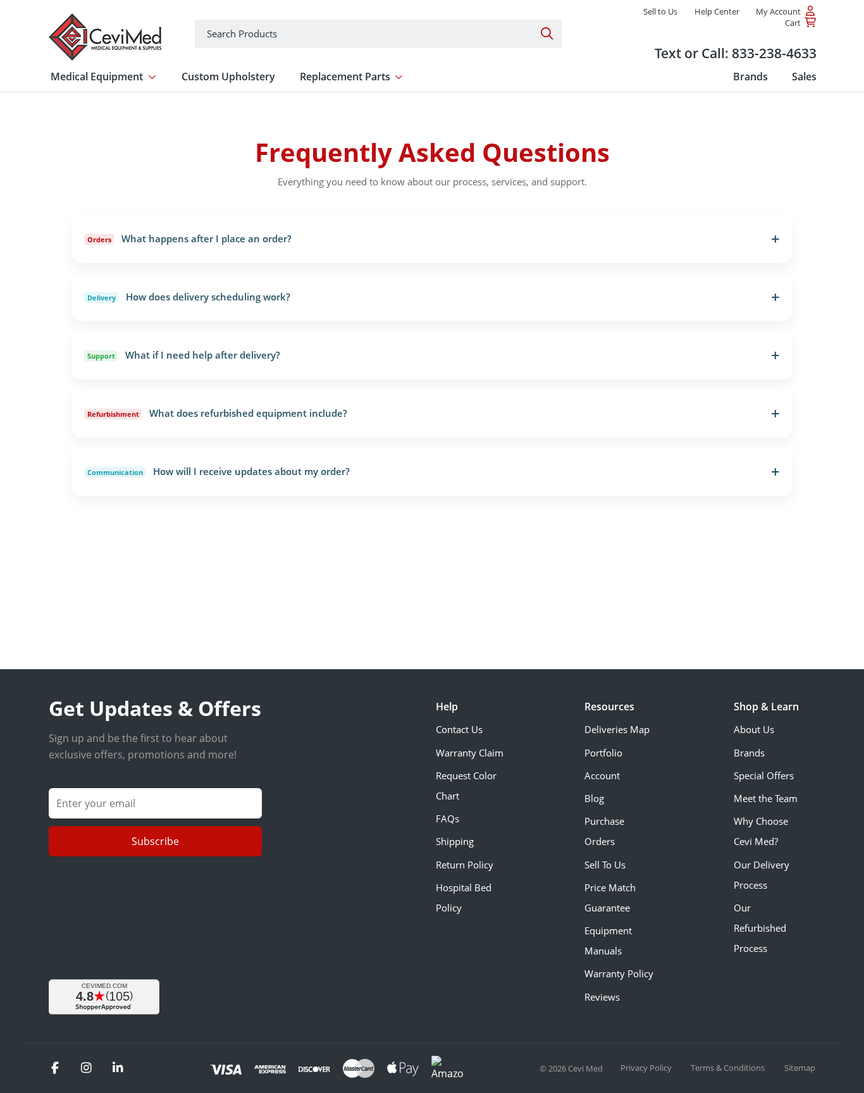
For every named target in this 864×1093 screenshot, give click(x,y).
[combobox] (378, 34)
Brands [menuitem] (750, 76)
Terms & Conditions (729, 1067)
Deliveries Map (617, 729)
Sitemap (799, 1067)
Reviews (602, 997)
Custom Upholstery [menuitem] (228, 76)
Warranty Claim (469, 752)
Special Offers (764, 775)
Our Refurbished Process (760, 927)
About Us (754, 729)
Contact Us (459, 729)
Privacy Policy (647, 1067)
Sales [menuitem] (804, 76)
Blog (594, 798)
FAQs (447, 818)
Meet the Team (766, 798)
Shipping (455, 841)
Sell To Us (605, 864)
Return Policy (464, 864)
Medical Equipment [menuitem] (97, 76)
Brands (749, 752)
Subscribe (155, 841)
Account (602, 775)
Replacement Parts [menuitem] (345, 76)
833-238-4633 (774, 53)
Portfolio (603, 752)
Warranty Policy (618, 973)
